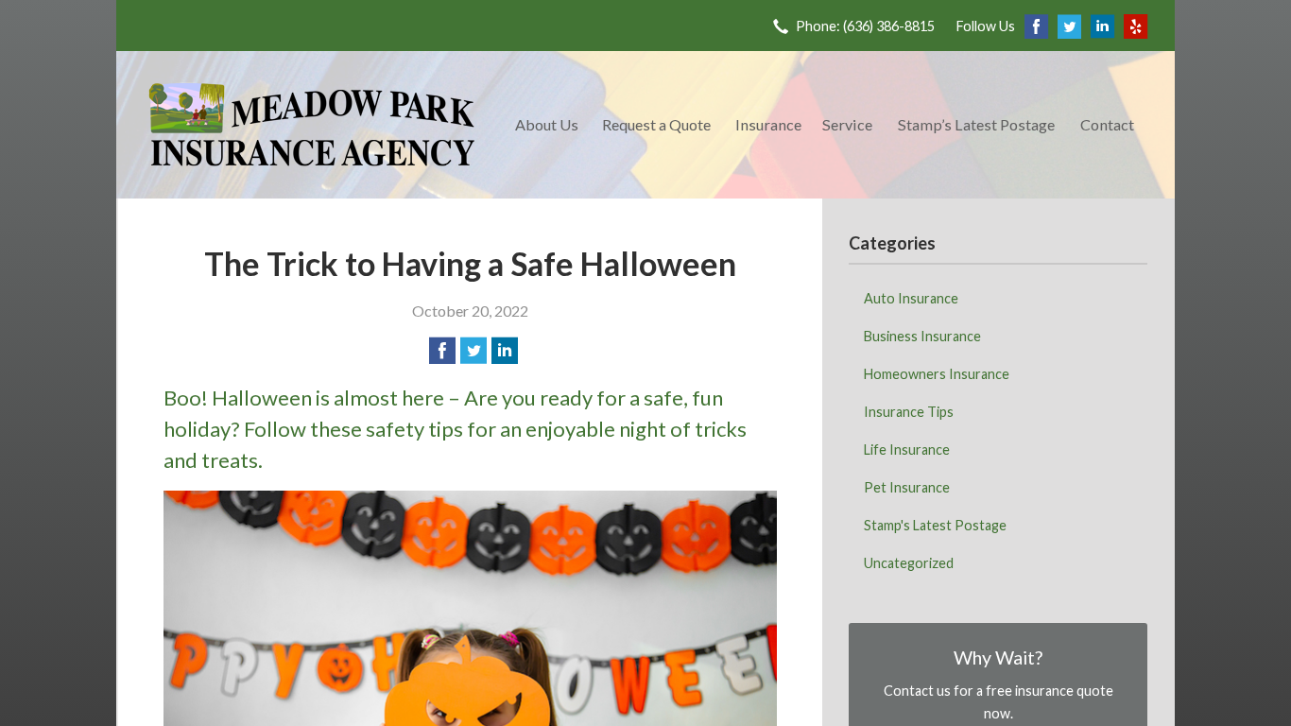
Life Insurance (907, 449)
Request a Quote (656, 124)
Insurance (768, 124)
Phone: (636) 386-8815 (865, 26)
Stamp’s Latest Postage (976, 124)
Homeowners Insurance (936, 374)
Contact (1107, 124)
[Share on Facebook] (442, 350)
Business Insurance (922, 336)
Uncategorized (909, 563)
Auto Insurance (911, 298)
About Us (546, 124)
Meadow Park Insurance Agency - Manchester (311, 124)
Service (847, 124)
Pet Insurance (907, 487)
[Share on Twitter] (473, 350)
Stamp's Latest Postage (935, 525)
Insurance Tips (909, 412)
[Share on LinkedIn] (504, 350)
